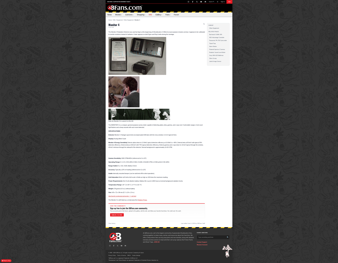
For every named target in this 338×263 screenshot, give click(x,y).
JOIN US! (157, 242)
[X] (197, 2)
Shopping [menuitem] (141, 15)
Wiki (114, 20)
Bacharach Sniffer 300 (215, 34)
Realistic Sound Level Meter (217, 52)
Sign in (223, 1)
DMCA (129, 255)
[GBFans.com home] (125, 8)
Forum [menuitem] (176, 15)
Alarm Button (213, 46)
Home (110, 20)
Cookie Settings (136, 255)
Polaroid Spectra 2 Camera (217, 49)
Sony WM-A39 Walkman (216, 55)
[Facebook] (192, 2)
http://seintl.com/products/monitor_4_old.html (122, 196)
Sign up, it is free (117, 215)
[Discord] (205, 2)
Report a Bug (7, 260)
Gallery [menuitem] (158, 15)
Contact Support (202, 242)
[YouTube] (201, 2)
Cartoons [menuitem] (129, 15)
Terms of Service (121, 255)
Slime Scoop (213, 58)
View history (111, 223)
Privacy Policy (112, 255)
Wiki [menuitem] (150, 15)
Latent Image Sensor (215, 61)
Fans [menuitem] (167, 15)
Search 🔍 (211, 1)
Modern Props (142, 200)
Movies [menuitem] (118, 15)
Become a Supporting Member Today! (118, 1)
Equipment (120, 20)
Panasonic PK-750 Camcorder (218, 40)
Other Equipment (129, 20)
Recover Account (202, 244)
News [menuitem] (109, 15)
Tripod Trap (212, 43)
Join (229, 1)
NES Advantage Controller (216, 37)
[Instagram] (188, 2)
